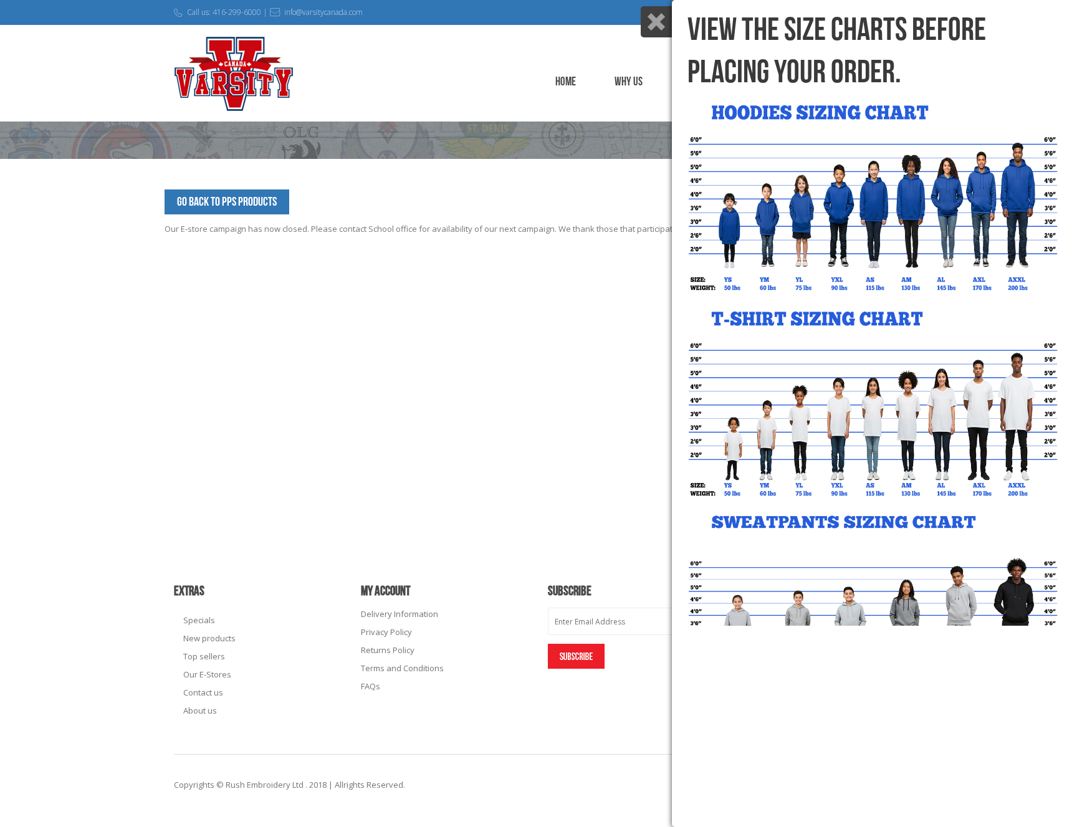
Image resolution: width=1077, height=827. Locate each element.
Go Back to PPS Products (227, 201)
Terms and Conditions (402, 668)
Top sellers (204, 656)
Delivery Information (399, 613)
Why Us (629, 82)
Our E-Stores (207, 674)
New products (209, 638)
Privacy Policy (386, 632)
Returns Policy (387, 650)
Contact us (203, 692)
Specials (199, 620)
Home (565, 82)
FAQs (370, 686)
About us (200, 710)
